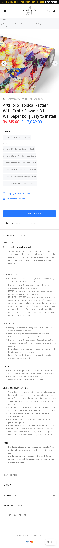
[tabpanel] (29, 63)
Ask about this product (16, 198)
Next (55, 63)
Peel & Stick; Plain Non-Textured (16, 137)
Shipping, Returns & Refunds (18, 193)
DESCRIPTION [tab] (8, 235)
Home (3, 20)
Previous (4, 63)
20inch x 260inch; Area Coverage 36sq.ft (19, 169)
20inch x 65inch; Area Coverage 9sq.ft (19, 149)
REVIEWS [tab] (22, 235)
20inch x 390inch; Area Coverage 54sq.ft (20, 183)
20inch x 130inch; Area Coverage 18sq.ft (19, 156)
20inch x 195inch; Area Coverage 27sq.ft (19, 163)
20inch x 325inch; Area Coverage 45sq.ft (19, 176)
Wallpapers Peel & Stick (25, 223)
